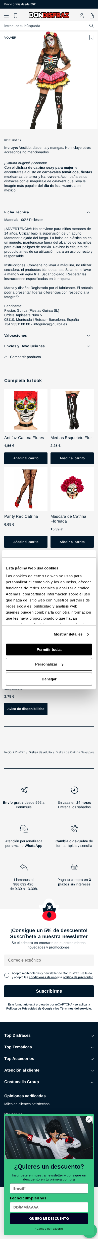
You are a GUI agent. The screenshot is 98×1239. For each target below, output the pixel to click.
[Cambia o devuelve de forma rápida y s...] (74, 838)
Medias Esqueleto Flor (71, 438)
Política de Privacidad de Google (29, 1008)
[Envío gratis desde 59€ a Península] (23, 800)
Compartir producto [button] (25, 357)
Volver (10, 37)
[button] (6, 15)
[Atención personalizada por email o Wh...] (23, 838)
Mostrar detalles (68, 634)
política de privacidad (78, 977)
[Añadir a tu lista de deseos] (91, 37)
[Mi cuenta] (81, 15)
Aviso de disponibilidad (25, 709)
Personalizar (46, 664)
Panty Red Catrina (21, 516)
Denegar (49, 679)
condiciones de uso (43, 977)
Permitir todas (49, 649)
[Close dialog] (88, 1119)
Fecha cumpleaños (28, 1198)
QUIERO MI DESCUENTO (49, 1218)
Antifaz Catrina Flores (24, 438)
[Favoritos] (16, 15)
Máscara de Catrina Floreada (68, 518)
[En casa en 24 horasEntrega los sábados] (74, 800)
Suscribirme (49, 991)
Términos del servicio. (76, 1008)
